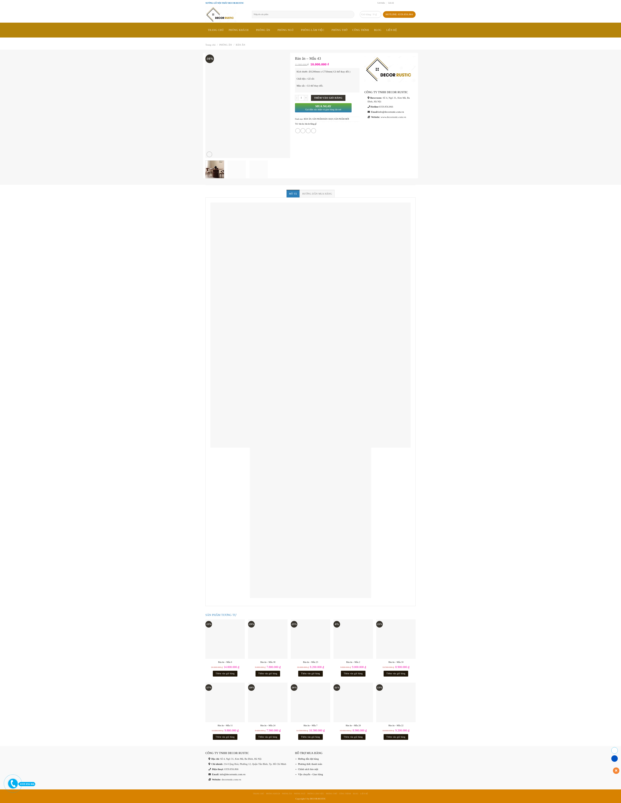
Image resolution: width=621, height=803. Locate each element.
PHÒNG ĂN (263, 30)
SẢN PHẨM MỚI (341, 119)
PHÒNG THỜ (339, 30)
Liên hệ (391, 3)
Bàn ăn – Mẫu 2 (353, 662)
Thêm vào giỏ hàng (328, 98)
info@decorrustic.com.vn (391, 112)
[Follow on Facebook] (397, 3)
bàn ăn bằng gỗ (310, 124)
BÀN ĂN (240, 44)
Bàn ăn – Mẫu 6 (225, 662)
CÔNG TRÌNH (360, 30)
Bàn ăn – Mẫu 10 (395, 662)
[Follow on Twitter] (400, 3)
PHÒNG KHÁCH (239, 30)
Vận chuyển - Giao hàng (310, 774)
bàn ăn (301, 124)
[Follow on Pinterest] (410, 3)
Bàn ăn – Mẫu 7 (310, 725)
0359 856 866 (27, 784)
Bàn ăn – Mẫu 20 (353, 725)
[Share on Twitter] (302, 130)
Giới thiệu (381, 3)
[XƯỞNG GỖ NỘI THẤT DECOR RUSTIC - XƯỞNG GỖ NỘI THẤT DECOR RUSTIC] (226, 14)
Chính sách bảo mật (308, 769)
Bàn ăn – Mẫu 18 (267, 662)
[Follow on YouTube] (414, 3)
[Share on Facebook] (297, 130)
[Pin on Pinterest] (308, 130)
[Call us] (407, 3)
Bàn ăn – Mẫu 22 (395, 725)
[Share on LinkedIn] (313, 130)
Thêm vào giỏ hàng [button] (225, 673)
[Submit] (352, 14)
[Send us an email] (404, 3)
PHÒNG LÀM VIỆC (312, 30)
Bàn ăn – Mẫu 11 (225, 725)
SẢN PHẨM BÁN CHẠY (322, 119)
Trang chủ (216, 30)
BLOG (377, 30)
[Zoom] (209, 154)
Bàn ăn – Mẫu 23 (310, 662)
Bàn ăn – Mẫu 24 (267, 725)
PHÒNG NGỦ (286, 30)
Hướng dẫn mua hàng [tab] (317, 193)
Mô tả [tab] (293, 193)
